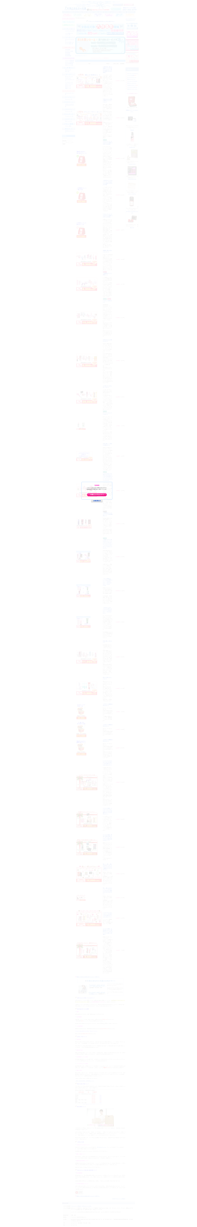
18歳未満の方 (97, 500)
